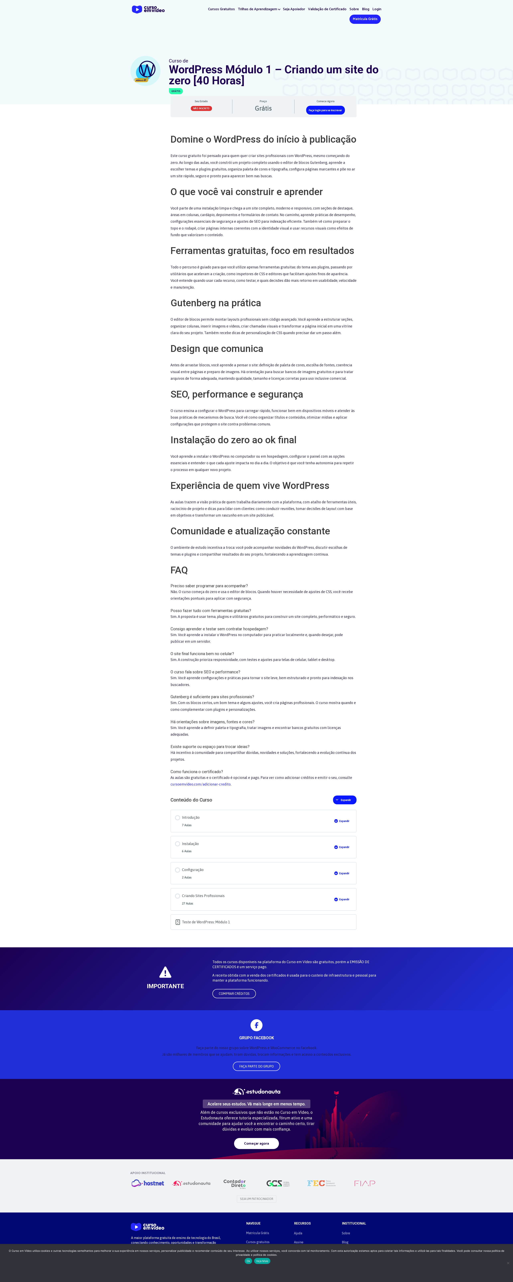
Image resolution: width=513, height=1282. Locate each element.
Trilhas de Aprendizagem (257, 9)
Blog (365, 9)
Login (376, 9)
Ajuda (298, 1233)
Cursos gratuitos (258, 1242)
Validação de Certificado (327, 9)
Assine (298, 1242)
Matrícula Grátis (365, 19)
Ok (248, 1261)
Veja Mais (262, 1261)
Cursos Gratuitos (221, 9)
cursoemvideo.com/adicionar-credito (201, 784)
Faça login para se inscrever (325, 110)
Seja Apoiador (294, 9)
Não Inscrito (201, 108)
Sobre (354, 9)
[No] (508, 1263)
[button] (279, 9)
